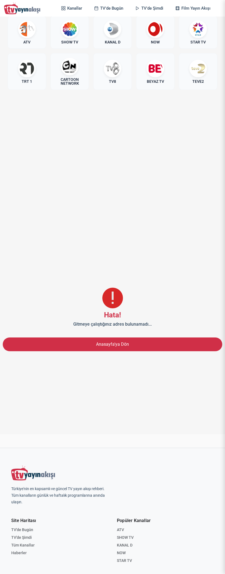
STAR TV (124, 560)
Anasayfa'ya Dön (112, 344)
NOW (121, 553)
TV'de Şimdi (21, 537)
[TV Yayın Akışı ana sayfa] (33, 473)
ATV (120, 530)
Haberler (19, 553)
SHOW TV (125, 537)
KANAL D (125, 545)
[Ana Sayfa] (23, 8)
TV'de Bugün (22, 530)
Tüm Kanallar (23, 545)
